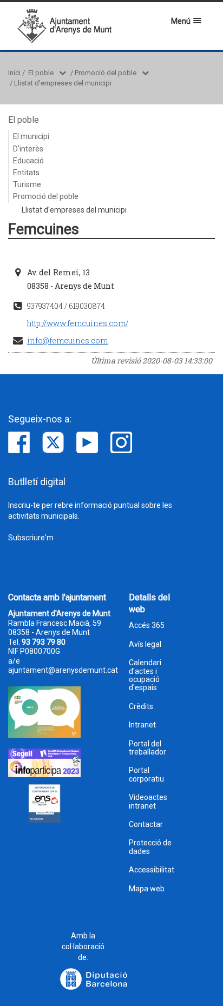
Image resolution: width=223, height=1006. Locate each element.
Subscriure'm (31, 537)
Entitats (26, 172)
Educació (28, 160)
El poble (41, 73)
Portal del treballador (147, 748)
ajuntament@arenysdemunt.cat (63, 670)
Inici (14, 73)
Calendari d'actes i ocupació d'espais (145, 675)
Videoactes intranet (148, 801)
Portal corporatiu (146, 774)
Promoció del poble (105, 73)
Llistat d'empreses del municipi (63, 83)
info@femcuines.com (67, 340)
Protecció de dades (150, 847)
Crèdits (141, 707)
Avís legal (145, 644)
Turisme (27, 184)
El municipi (31, 136)
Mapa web (147, 889)
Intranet (142, 725)
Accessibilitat (151, 870)
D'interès (28, 148)
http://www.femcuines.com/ (77, 323)
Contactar (146, 824)
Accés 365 (147, 625)
